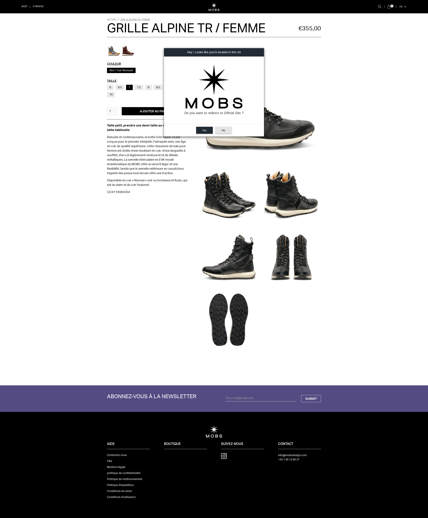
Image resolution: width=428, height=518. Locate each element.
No (223, 130)
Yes (204, 130)
